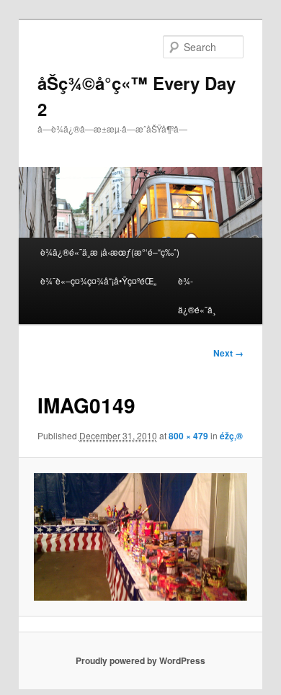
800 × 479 (188, 435)
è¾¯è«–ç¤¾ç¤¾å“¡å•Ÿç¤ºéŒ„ (98, 280)
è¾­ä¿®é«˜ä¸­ (196, 294)
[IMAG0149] (140, 537)
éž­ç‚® (231, 435)
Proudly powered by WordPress (140, 660)
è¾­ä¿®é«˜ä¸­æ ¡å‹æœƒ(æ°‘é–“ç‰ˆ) (109, 252)
